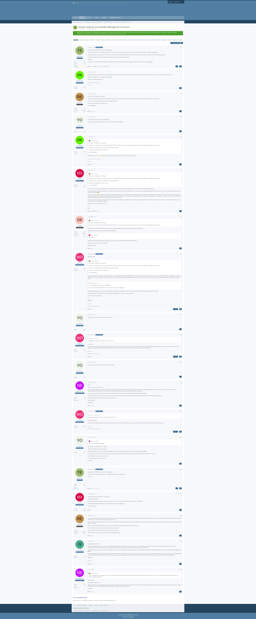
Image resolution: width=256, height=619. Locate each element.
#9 (181, 314)
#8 (181, 254)
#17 (181, 515)
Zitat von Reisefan (95, 140)
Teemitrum (82, 29)
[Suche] (182, 1)
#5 (181, 136)
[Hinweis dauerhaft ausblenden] (181, 32)
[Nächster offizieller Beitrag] (177, 66)
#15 (181, 469)
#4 (181, 116)
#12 (181, 382)
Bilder (75, 63)
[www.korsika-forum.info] (128, 8)
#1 (181, 47)
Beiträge (75, 62)
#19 (181, 569)
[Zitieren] (180, 66)
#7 (181, 216)
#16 (181, 494)
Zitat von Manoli (94, 235)
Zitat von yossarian (95, 283)
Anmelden (170, 2)
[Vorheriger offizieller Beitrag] (174, 309)
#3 (181, 93)
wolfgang (91, 317)
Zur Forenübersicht (80, 597)
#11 (181, 362)
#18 (181, 541)
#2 (181, 72)
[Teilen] (182, 43)
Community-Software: (128, 614)
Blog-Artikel (76, 66)
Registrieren (177, 2)
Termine (75, 65)
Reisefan (97, 543)
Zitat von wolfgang (95, 441)
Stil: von (128, 617)
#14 (181, 437)
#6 (181, 170)
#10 (181, 334)
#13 (181, 411)
